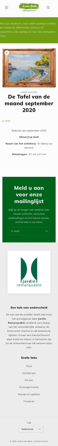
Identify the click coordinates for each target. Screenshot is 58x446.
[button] (6, 7)
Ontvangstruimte (29, 387)
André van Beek (25, 441)
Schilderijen (29, 373)
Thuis (29, 366)
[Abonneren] (46, 231)
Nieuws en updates (29, 394)
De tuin (29, 380)
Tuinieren (29, 401)
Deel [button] (7, 120)
